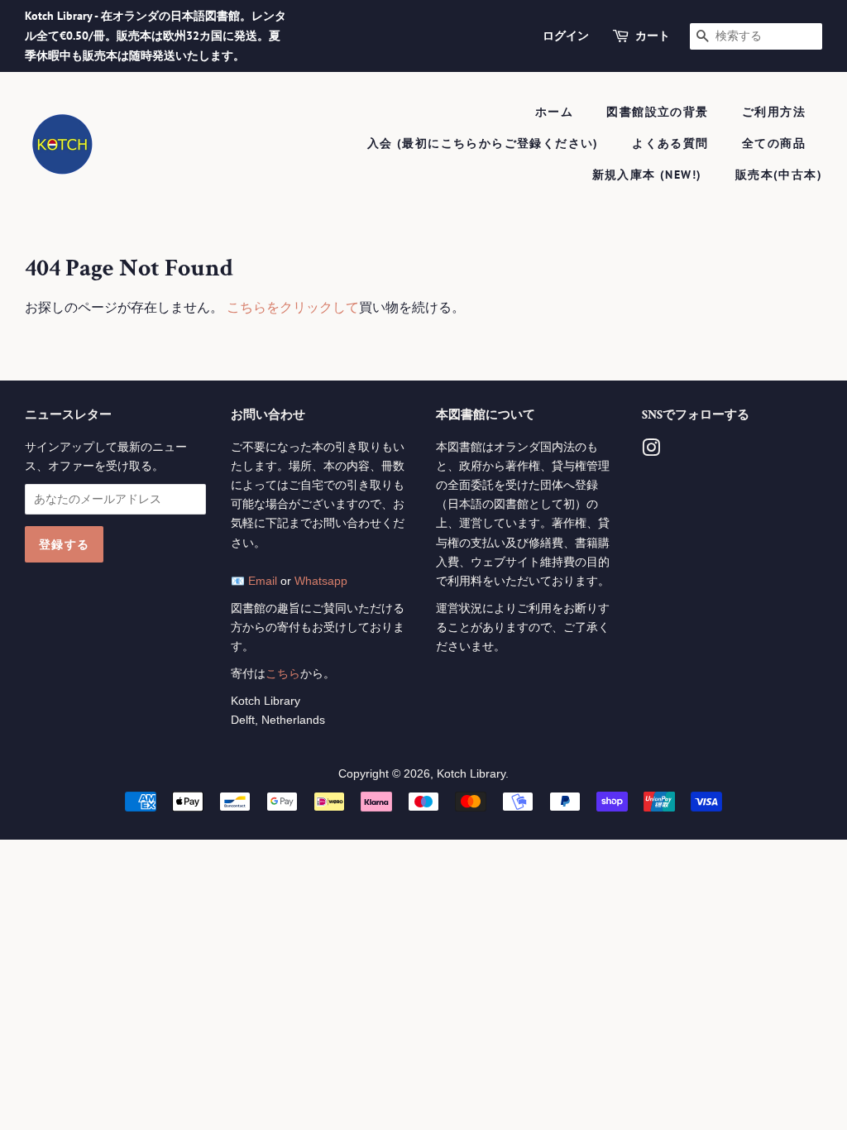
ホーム (554, 111)
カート (652, 35)
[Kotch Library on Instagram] (651, 451)
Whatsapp (320, 581)
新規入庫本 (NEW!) (647, 174)
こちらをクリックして (293, 307)
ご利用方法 (774, 111)
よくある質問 (670, 143)
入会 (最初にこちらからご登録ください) (483, 143)
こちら (283, 674)
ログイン (566, 35)
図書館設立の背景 (657, 111)
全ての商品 (774, 143)
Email (262, 581)
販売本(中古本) (778, 174)
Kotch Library (471, 774)
